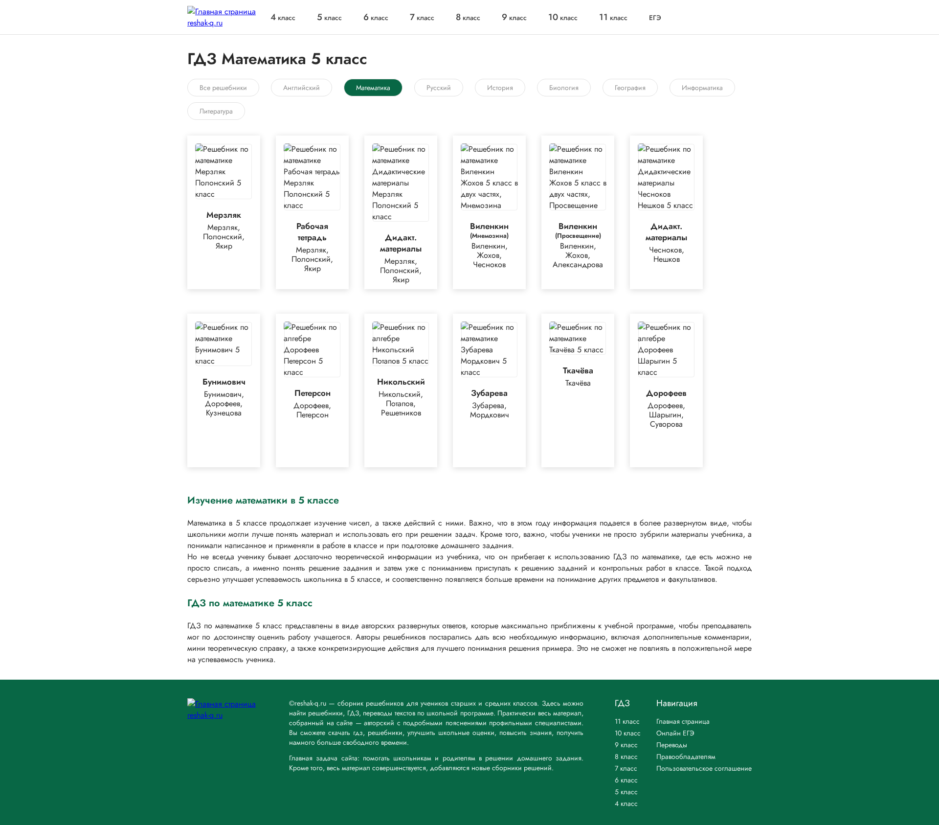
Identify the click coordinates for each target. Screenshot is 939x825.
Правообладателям (685, 756)
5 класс (626, 792)
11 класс (627, 721)
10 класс (628, 733)
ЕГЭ (655, 18)
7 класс (626, 768)
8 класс (626, 756)
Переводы (671, 745)
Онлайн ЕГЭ (675, 733)
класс (282, 18)
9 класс (626, 745)
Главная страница (683, 721)
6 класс (626, 780)
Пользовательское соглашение (704, 768)
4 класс (626, 803)
